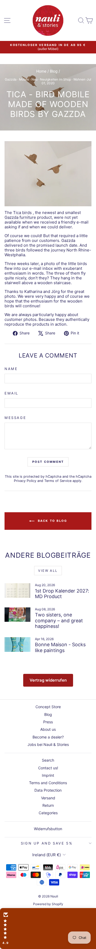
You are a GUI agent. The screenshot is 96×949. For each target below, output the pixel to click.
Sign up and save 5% (47, 843)
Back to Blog (52, 521)
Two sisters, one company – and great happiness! (59, 620)
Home (41, 71)
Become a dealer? (48, 737)
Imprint (48, 775)
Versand (48, 798)
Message (15, 418)
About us (48, 729)
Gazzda (11, 79)
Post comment (48, 462)
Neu (34, 79)
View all (48, 571)
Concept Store (48, 706)
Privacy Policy (25, 481)
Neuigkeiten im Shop (55, 79)
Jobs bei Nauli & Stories (48, 744)
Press (48, 722)
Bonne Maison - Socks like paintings (60, 647)
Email (11, 393)
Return (48, 805)
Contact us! (48, 768)
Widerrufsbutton (48, 828)
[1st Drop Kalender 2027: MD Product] (17, 590)
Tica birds (22, 212)
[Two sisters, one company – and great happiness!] (17, 614)
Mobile (24, 79)
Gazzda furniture (20, 217)
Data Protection (48, 790)
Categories (48, 813)
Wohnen (79, 79)
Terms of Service (57, 481)
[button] (48, 928)
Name (11, 369)
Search (48, 760)
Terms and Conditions (48, 782)
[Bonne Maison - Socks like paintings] (17, 644)
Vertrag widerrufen (48, 680)
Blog (54, 71)
